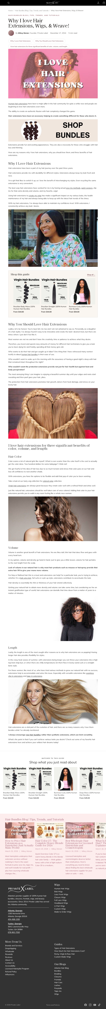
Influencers (9, 974)
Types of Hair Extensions (64, 948)
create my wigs (35, 195)
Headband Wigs (61, 903)
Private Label (15, 1005)
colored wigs (48, 481)
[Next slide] (98, 848)
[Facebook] (85, 1004)
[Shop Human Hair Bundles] (53, 130)
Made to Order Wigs (62, 912)
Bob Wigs (58, 891)
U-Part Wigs (59, 906)
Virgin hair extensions (17, 486)
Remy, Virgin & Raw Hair (64, 954)
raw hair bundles (33, 735)
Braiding (57, 974)
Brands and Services (13, 945)
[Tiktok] (99, 1004)
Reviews (8, 957)
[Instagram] (90, 1004)
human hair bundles (29, 354)
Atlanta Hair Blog (61, 968)
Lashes (57, 985)
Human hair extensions (17, 103)
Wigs (56, 994)
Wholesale (9, 951)
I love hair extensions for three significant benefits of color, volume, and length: (38, 46)
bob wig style (25, 578)
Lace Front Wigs (61, 894)
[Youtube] (94, 1004)
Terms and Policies (53, 1005)
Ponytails (58, 988)
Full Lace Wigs (60, 900)
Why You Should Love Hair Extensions (49, 41)
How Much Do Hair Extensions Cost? (69, 951)
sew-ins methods (73, 188)
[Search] (8, 3)
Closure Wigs (60, 897)
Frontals (57, 979)
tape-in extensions (34, 676)
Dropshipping (10, 948)
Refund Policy (11, 971)
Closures (58, 976)
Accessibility (10, 966)
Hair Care (58, 982)
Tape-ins (57, 991)
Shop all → (91, 275)
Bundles (57, 971)
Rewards (9, 954)
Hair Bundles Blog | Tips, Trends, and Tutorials (32, 10)
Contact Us (9, 963)
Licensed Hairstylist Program (17, 968)
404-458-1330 (14, 919)
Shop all (52, 804)
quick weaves (87, 188)
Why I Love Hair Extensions (20, 41)
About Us (9, 960)
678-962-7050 (14, 932)
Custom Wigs (60, 909)
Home (10, 10)
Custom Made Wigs (62, 957)
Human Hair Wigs (61, 889)
